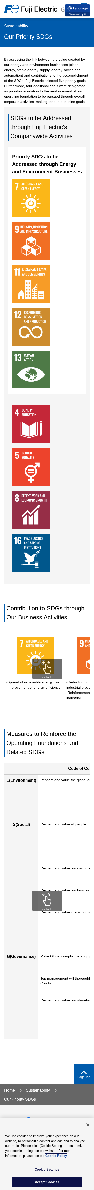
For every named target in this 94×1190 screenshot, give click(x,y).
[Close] (87, 1124)
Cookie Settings (47, 1169)
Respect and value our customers (67, 868)
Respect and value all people (63, 824)
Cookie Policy (56, 1156)
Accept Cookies (47, 1182)
